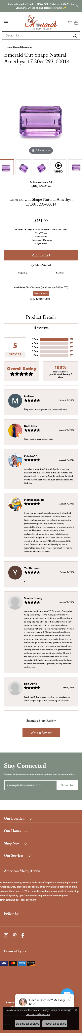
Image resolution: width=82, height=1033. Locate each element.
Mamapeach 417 (34, 499)
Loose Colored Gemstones (19, 47)
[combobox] (36, 35)
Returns (60, 272)
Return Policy (13, 1002)
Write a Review (41, 733)
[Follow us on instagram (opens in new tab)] (6, 935)
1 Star (35, 355)
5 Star (35, 339)
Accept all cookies (55, 1023)
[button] (70, 23)
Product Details (41, 318)
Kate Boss (30, 426)
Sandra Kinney (33, 598)
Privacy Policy (48, 1010)
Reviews (41, 329)
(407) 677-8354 (41, 186)
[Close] (77, 6)
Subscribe (67, 785)
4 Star (35, 343)
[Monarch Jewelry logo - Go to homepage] (41, 22)
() (71, 339)
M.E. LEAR (30, 456)
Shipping (22, 272)
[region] (41, 118)
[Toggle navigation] (6, 22)
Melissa (29, 396)
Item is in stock (41, 293)
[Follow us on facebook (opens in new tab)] (22, 935)
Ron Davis (30, 683)
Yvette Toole (32, 568)
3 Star (35, 347)
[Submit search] (75, 35)
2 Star (35, 351)
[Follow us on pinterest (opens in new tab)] (15, 935)
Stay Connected (25, 766)
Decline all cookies (27, 1023)
